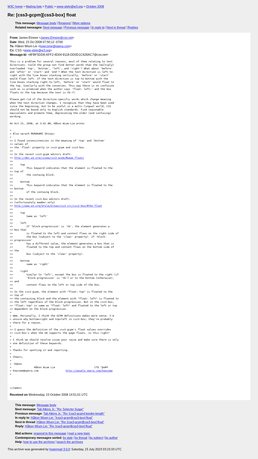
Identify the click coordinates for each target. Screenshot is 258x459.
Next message (52, 27)
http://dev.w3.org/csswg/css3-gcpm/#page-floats (49, 157)
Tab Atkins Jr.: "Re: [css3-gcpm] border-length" (74, 413)
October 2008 (95, 6)
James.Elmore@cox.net (57, 37)
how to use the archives (39, 442)
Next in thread (116, 27)
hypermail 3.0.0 (59, 449)
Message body (46, 23)
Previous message (76, 27)
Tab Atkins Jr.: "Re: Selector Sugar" (60, 409)
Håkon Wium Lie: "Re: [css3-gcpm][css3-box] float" (70, 422)
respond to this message (50, 433)
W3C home (15, 6)
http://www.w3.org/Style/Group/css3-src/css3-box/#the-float (58, 205)
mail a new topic (79, 433)
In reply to (98, 27)
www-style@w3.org (70, 6)
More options (81, 23)
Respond (64, 23)
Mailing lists (34, 6)
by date (68, 437)
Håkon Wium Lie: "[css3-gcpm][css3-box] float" (62, 417)
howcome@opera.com (55, 46)
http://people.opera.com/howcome (89, 370)
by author (111, 437)
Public (49, 6)
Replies (133, 27)
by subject (96, 437)
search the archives (70, 442)
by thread (81, 437)
